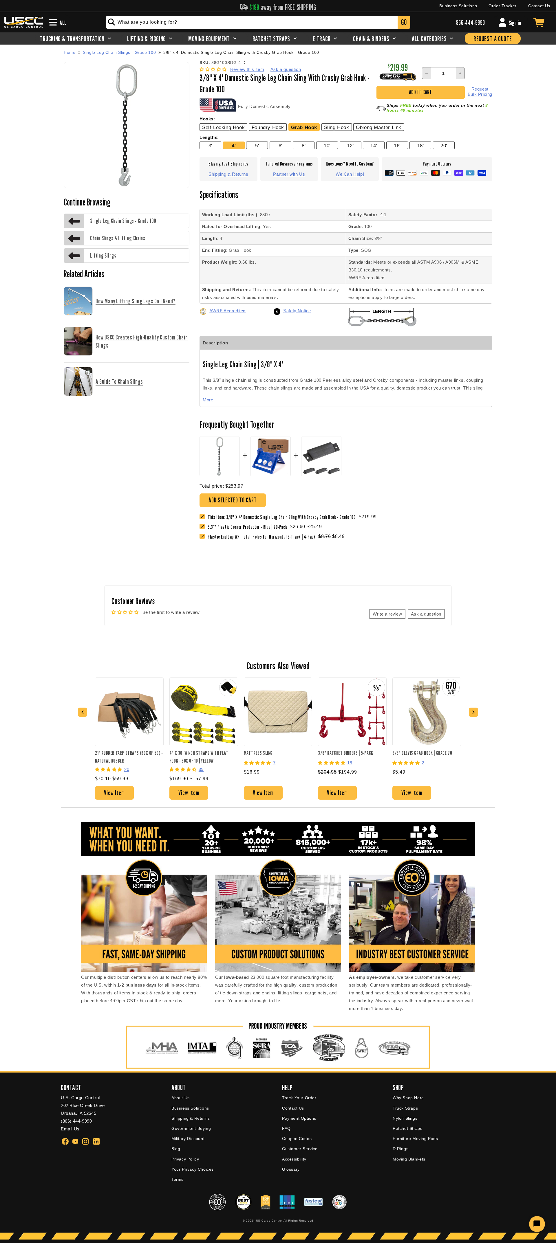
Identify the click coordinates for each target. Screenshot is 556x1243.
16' (397, 145)
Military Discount (187, 1138)
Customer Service (300, 1148)
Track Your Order (299, 1097)
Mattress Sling (258, 753)
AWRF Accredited (227, 310)
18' (420, 145)
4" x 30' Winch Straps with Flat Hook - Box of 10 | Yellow (198, 756)
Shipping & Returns (228, 174)
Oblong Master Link (378, 127)
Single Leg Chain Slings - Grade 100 (119, 52)
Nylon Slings (405, 1118)
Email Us (70, 1128)
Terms (177, 1179)
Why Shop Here (408, 1097)
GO (404, 22)
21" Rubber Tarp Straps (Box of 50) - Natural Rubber (129, 756)
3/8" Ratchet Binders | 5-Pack (345, 753)
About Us (180, 1097)
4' (234, 145)
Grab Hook (304, 127)
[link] (249, 527)
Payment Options (299, 1118)
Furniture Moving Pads (415, 1138)
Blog (175, 1148)
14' (373, 145)
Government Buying (191, 1128)
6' (280, 145)
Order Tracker (503, 5)
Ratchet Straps (407, 1128)
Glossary (291, 1169)
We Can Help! (350, 174)
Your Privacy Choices (192, 1169)
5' (257, 145)
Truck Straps (405, 1108)
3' (210, 145)
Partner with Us (289, 174)
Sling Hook (336, 127)
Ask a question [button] (426, 614)
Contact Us (539, 5)
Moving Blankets (409, 1159)
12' (350, 145)
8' (304, 145)
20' (443, 145)
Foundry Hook (268, 127)
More (208, 399)
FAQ (286, 1128)
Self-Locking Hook (223, 127)
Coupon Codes (297, 1138)
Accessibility (294, 1159)
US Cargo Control (269, 1220)
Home (69, 52)
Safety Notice (297, 310)
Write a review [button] (387, 614)
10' (327, 145)
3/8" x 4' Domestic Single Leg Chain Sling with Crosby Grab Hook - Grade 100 (241, 52)
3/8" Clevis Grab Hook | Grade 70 (422, 753)
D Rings (400, 1148)
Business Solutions (458, 5)
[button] (214, 69)
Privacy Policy (185, 1159)
